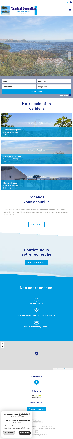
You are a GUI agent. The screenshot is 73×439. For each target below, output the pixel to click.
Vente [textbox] (5, 81)
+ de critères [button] (64, 95)
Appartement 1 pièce (12, 130)
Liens (42, 428)
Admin (46, 428)
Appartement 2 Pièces (12, 157)
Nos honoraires (37, 428)
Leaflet (55, 369)
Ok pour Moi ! (24, 433)
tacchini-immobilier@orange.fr (36, 327)
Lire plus (36, 224)
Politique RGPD (52, 428)
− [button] (2, 346)
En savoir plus (36, 262)
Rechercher (37, 91)
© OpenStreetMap (68, 369)
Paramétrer (9, 433)
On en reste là (23, 413)
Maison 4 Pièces (10, 183)
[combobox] (19, 81)
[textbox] (54, 81)
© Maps (60, 369)
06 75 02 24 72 (36, 303)
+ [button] (2, 344)
